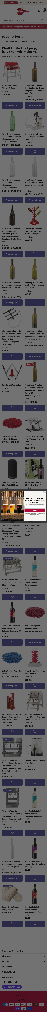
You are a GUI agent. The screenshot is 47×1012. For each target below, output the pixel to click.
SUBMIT (34, 510)
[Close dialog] (44, 492)
